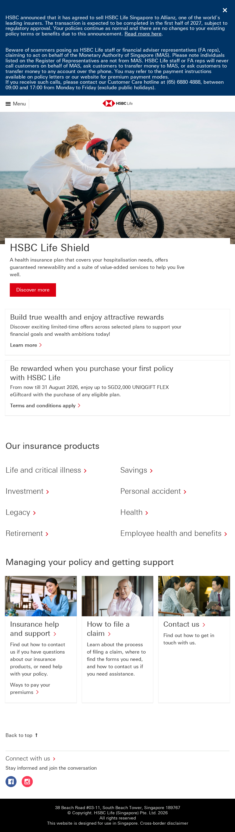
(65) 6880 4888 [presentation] (183, 82)
